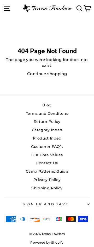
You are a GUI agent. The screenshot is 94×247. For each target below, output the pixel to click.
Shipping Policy (47, 188)
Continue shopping (47, 73)
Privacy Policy (47, 180)
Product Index (47, 138)
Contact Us (47, 163)
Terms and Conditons (47, 113)
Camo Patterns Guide (47, 171)
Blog (46, 105)
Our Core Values (47, 155)
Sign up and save (46, 204)
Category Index (47, 130)
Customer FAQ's (47, 146)
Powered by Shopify (47, 242)
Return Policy (47, 121)
